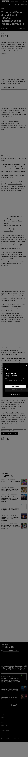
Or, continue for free (15, 394)
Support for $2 (15, 386)
